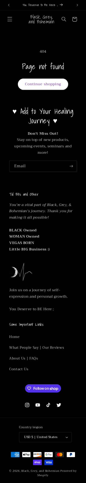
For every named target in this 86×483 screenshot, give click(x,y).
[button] (9, 19)
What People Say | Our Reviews (36, 348)
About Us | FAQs (23, 358)
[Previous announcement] (9, 5)
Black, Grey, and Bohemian (40, 471)
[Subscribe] (71, 166)
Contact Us (18, 369)
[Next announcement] (77, 5)
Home (14, 337)
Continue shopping (43, 84)
